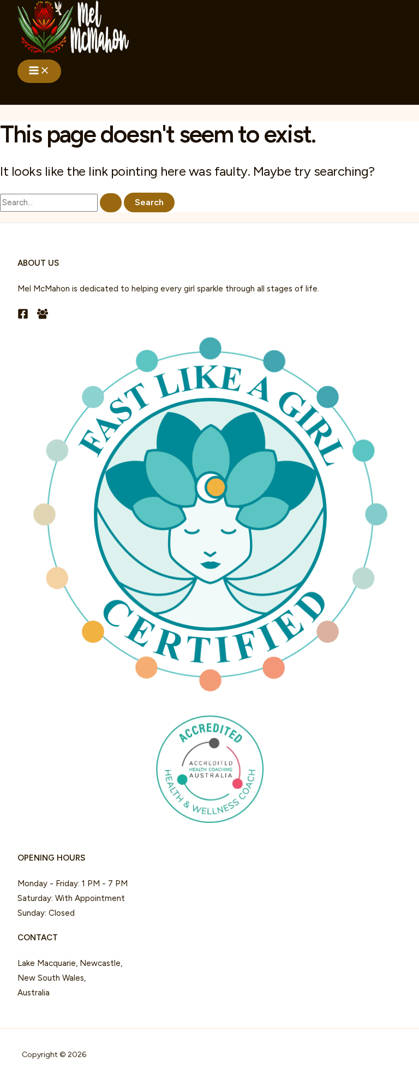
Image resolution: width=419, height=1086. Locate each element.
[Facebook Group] (42, 316)
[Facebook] (22, 316)
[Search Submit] (111, 202)
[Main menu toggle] (39, 71)
